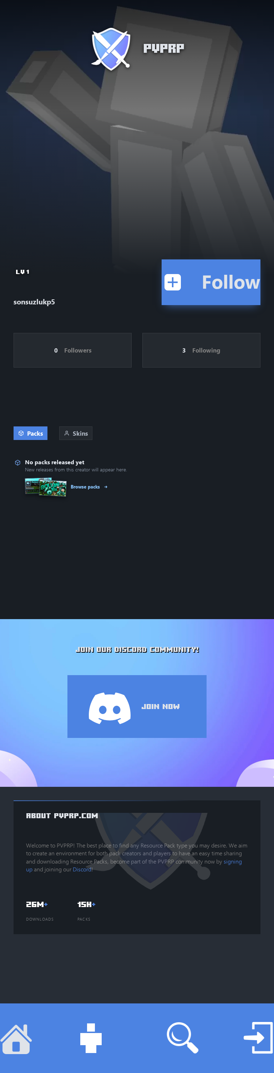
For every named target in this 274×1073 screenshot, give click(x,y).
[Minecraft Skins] (76, 1038)
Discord (82, 869)
